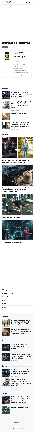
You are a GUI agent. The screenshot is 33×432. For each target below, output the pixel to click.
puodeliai (4, 300)
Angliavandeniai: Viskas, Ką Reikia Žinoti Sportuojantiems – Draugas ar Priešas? (21, 331)
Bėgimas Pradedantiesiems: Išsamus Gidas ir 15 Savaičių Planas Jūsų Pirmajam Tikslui (20, 322)
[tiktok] (23, 428)
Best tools (5, 307)
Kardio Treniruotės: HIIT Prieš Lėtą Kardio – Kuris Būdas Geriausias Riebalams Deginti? (21, 125)
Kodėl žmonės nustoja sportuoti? (13, 243)
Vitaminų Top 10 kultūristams (19, 58)
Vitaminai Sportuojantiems (20, 113)
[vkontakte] (19, 428)
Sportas (21, 52)
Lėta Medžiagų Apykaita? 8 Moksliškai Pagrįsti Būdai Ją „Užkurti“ (20, 346)
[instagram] (16, 428)
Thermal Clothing (7, 297)
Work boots (5, 304)
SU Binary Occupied (8, 293)
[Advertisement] (16, 21)
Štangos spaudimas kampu (11, 217)
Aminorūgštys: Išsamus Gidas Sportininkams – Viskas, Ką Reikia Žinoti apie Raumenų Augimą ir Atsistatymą (17, 190)
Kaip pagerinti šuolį (7, 290)
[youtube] (13, 428)
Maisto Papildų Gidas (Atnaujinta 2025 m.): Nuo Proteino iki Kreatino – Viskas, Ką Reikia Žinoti (22, 105)
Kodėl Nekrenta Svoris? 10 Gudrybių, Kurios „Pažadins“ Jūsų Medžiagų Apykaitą (22, 94)
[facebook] (10, 428)
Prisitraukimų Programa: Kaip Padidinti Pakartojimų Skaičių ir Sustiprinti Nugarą (21, 356)
